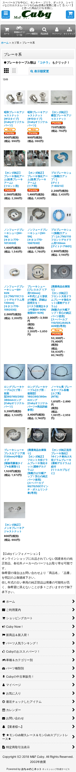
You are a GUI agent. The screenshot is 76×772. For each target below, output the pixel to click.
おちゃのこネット (31, 769)
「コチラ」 (44, 62)
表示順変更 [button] (41, 71)
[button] (5, 14)
